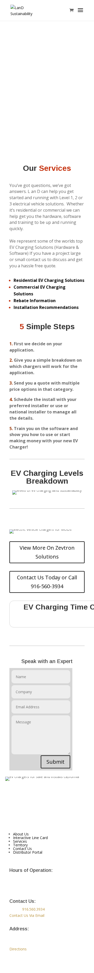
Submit (55, 761)
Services (20, 841)
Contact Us (22, 848)
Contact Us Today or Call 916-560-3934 (47, 582)
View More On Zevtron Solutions (47, 552)
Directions (18, 948)
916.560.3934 (33, 909)
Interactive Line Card (30, 837)
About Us (21, 834)
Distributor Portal (27, 852)
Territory (20, 844)
